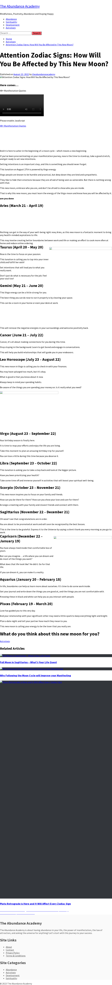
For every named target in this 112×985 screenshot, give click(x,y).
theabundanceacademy (43, 74)
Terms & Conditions (16, 955)
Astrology (11, 27)
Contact (10, 949)
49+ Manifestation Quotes (13, 125)
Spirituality (11, 21)
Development (13, 24)
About (9, 946)
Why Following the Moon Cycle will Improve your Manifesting (35, 675)
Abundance (11, 19)
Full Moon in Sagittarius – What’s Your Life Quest (28, 662)
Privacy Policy (13, 952)
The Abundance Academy (20, 6)
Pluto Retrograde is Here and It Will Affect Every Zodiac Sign (35, 903)
